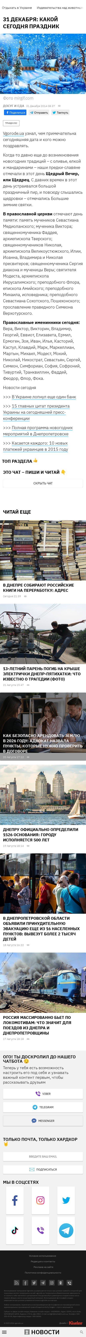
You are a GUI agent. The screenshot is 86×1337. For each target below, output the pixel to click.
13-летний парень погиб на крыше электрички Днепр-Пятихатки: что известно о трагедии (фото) (42, 674)
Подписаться (46, 1169)
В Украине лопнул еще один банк (44, 396)
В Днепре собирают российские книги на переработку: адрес (38, 587)
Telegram (46, 1107)
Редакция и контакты (43, 1261)
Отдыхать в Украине (17, 8)
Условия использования (42, 1255)
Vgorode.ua (13, 133)
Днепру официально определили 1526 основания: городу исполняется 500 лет (40, 835)
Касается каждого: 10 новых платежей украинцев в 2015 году (35, 446)
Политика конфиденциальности (43, 1272)
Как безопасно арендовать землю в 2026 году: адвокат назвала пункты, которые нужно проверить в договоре (43, 743)
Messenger (46, 1121)
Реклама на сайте (43, 1266)
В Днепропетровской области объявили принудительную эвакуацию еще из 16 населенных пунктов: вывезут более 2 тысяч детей (41, 929)
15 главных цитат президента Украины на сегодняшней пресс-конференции (36, 412)
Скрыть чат (43, 483)
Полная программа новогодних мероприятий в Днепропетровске (38, 431)
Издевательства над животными (61, 8)
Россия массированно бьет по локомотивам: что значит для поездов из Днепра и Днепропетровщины (37, 1025)
